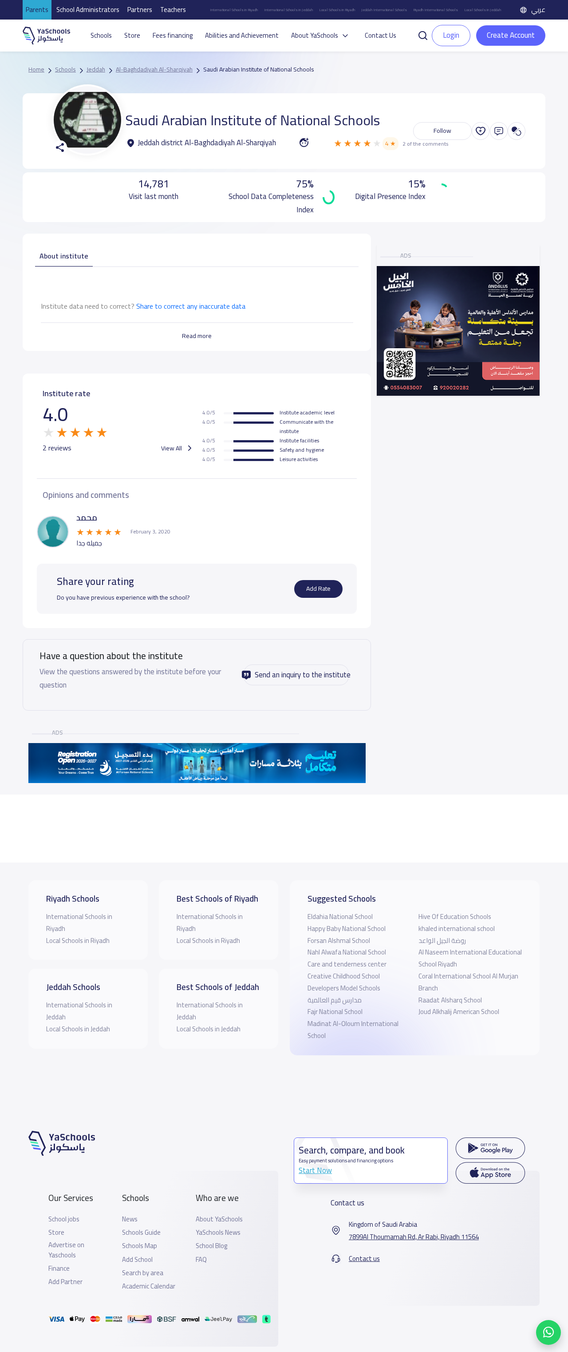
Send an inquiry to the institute (302, 675)
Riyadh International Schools (435, 9)
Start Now (315, 1170)
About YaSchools (219, 1219)
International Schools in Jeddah (288, 9)
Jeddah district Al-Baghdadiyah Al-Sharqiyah (207, 143)
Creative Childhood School (344, 976)
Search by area (142, 1273)
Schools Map (139, 1246)
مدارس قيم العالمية (335, 1000)
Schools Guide (141, 1232)
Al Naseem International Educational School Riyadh (470, 958)
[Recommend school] (480, 131)
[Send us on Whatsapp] (548, 1332)
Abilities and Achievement (242, 35)
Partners (139, 10)
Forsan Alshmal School (339, 940)
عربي (538, 10)
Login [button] (451, 35)
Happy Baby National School (347, 928)
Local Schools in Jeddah (482, 9)
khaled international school (456, 928)
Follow (442, 130)
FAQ (201, 1260)
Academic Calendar (148, 1286)
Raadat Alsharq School (450, 1000)
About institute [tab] (63, 255)
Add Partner (65, 1282)
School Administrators (87, 10)
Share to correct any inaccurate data (190, 306)
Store (132, 35)
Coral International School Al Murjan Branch (468, 982)
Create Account (511, 35)
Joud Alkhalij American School (458, 1012)
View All (172, 448)
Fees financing (173, 35)
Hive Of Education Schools (454, 917)
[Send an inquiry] (499, 131)
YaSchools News (218, 1232)
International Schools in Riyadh (234, 9)
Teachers (173, 10)
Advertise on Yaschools (66, 1250)
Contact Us (380, 35)
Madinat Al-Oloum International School (353, 1030)
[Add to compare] (516, 131)
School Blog (211, 1246)
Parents (37, 10)
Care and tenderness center (347, 964)
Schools (101, 35)
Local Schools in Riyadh (337, 9)
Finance (59, 1268)
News (130, 1219)
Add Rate (318, 588)
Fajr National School (335, 1012)
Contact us (364, 1259)
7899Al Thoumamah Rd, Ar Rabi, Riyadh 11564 (414, 1237)
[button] (423, 35)
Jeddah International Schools (384, 9)
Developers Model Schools (344, 988)
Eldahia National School (340, 917)
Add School (137, 1260)
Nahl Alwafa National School (347, 952)
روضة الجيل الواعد (442, 940)
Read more (197, 336)
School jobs (63, 1219)
